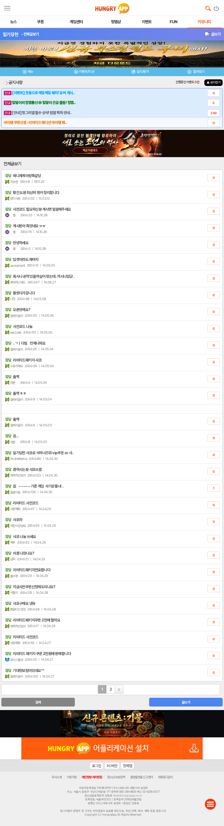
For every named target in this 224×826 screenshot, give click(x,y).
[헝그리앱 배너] (112, 723)
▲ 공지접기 (213, 82)
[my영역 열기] (7, 7)
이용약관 (71, 777)
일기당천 (10, 34)
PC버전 (112, 766)
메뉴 (30, 72)
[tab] (28, 72)
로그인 (96, 766)
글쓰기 (215, 34)
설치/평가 (142, 72)
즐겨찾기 (198, 72)
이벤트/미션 (86, 72)
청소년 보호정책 (116, 777)
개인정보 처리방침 (92, 777)
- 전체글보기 (30, 34)
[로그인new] (216, 7)
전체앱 (127, 766)
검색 (38, 702)
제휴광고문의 (165, 777)
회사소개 (56, 777)
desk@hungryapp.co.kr (127, 795)
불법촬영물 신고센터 (141, 777)
